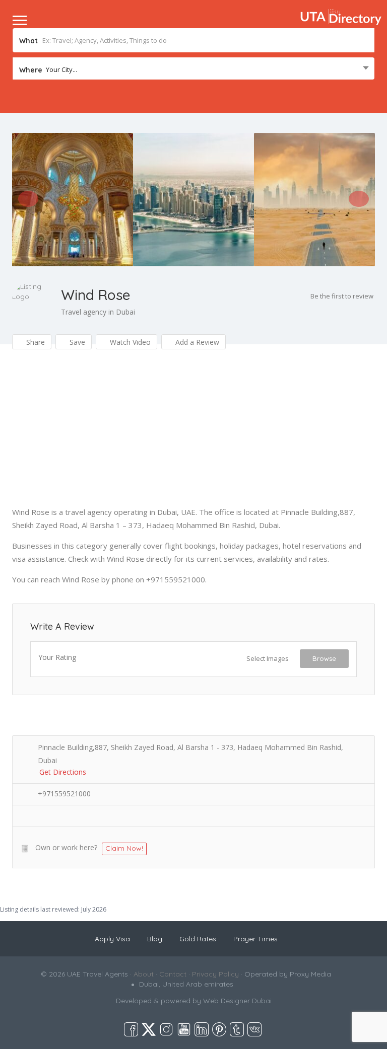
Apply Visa (112, 938)
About (144, 974)
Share (34, 342)
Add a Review (196, 342)
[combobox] (193, 69)
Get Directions (62, 772)
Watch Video (129, 342)
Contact (172, 974)
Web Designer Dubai (237, 1000)
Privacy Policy (215, 974)
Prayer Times (255, 938)
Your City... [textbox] (61, 69)
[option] (72, 199)
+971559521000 (64, 793)
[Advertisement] (193, 434)
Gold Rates (197, 938)
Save (76, 342)
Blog (154, 938)
